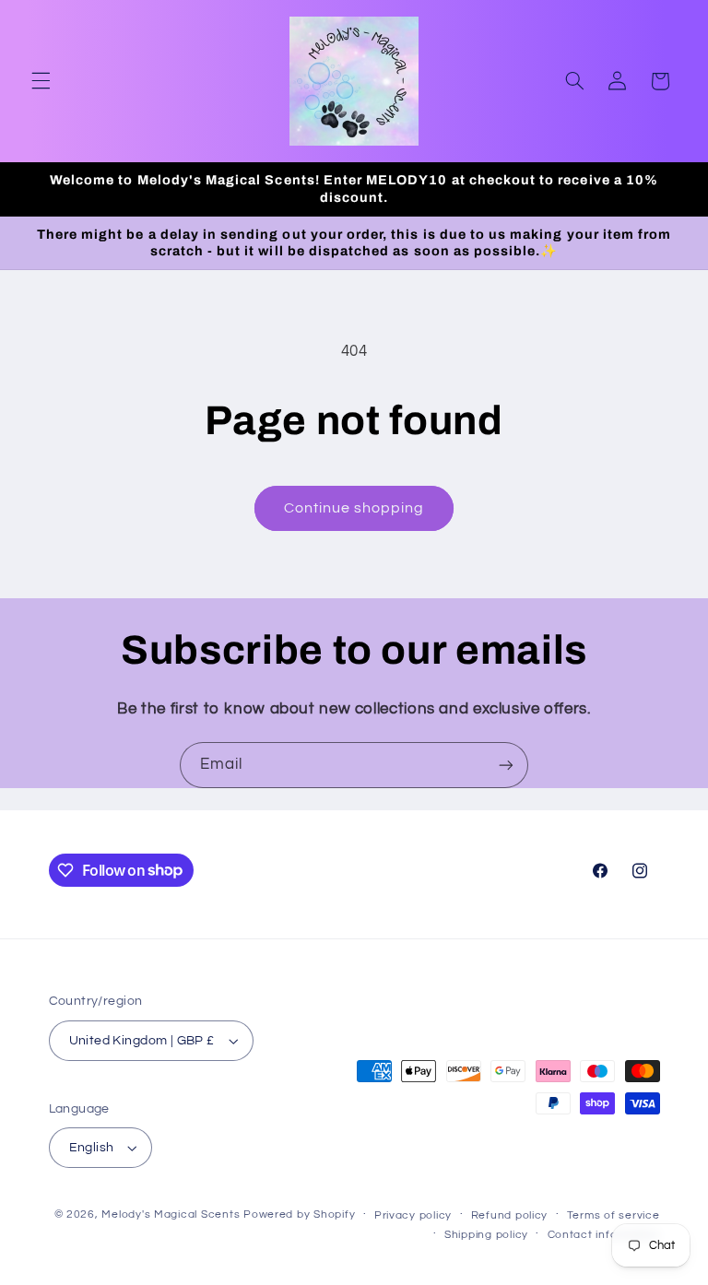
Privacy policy (413, 1215)
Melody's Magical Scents (170, 1214)
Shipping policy (486, 1235)
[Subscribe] (506, 764)
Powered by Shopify (299, 1214)
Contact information (604, 1235)
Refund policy (510, 1215)
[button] (40, 81)
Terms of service (613, 1215)
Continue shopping (354, 508)
